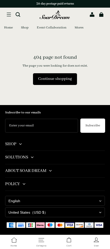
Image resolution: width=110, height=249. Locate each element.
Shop (25, 27)
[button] (8, 14)
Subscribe (92, 125)
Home (8, 27)
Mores (79, 27)
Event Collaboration (52, 27)
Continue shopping (55, 78)
